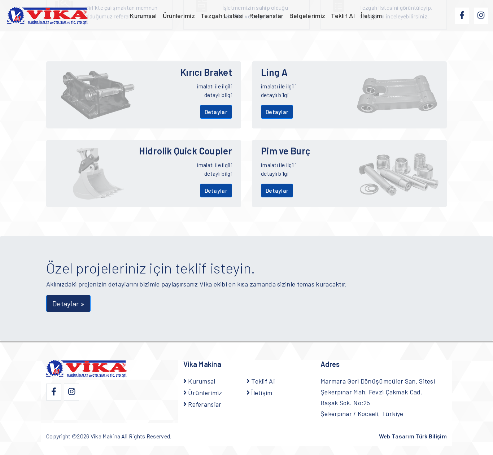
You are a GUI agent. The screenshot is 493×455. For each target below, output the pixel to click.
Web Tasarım (413, 436)
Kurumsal (143, 15)
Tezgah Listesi (222, 15)
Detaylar (216, 111)
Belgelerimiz (307, 15)
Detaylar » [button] (68, 303)
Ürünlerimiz (179, 15)
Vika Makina (105, 436)
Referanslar (266, 15)
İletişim (371, 15)
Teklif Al (343, 15)
